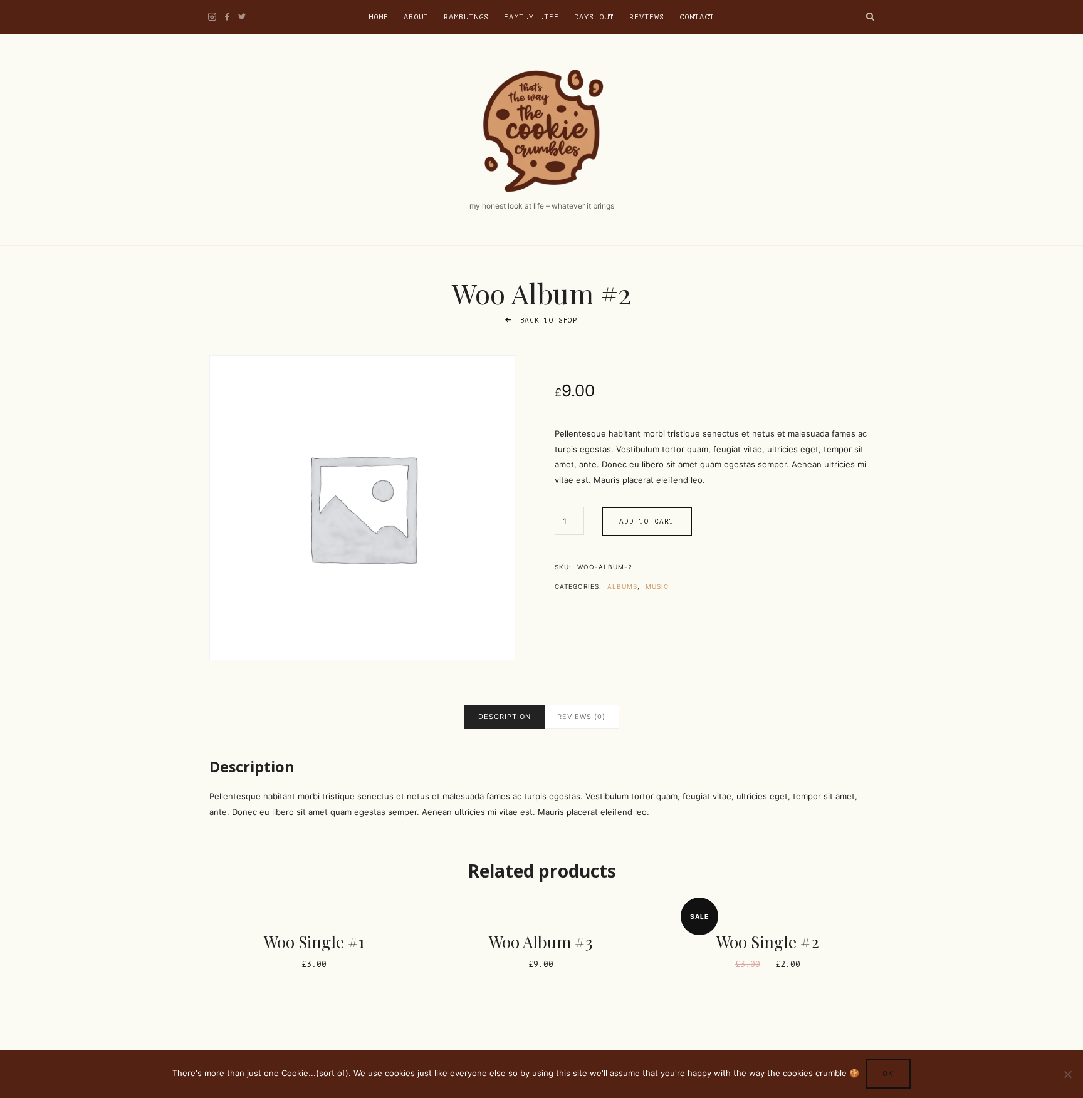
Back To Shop (546, 320)
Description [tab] (504, 716)
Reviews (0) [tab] (581, 716)
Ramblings (466, 17)
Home (379, 17)
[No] (1067, 1074)
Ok (888, 1074)
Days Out (594, 17)
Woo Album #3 (541, 942)
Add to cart (646, 521)
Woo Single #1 (314, 942)
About (416, 17)
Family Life (531, 17)
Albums (622, 586)
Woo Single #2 (767, 942)
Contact (696, 17)
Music (657, 586)
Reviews (646, 17)
